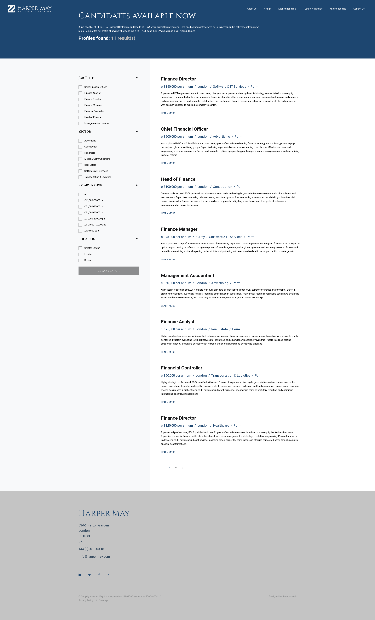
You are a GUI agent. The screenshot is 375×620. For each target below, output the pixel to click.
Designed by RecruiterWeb (282, 596)
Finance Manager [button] (93, 105)
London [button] (88, 254)
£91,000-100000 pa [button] (94, 218)
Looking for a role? (288, 8)
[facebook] (99, 575)
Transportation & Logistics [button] (97, 177)
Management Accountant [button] (97, 123)
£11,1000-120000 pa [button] (95, 224)
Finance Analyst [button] (92, 93)
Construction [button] (90, 146)
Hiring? (267, 8)
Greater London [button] (92, 248)
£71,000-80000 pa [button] (93, 206)
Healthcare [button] (89, 152)
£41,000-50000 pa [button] (93, 200)
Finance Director (178, 79)
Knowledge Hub (338, 8)
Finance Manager (179, 229)
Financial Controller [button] (94, 111)
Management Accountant (187, 275)
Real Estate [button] (90, 164)
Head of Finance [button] (92, 117)
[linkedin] (80, 575)
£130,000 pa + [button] (91, 230)
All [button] (85, 194)
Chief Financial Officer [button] (95, 87)
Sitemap (103, 600)
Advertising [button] (90, 140)
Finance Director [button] (92, 99)
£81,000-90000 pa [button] (93, 212)
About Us (251, 8)
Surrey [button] (87, 260)
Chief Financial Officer (184, 129)
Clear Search (109, 271)
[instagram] (108, 575)
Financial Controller (181, 368)
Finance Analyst (178, 321)
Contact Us (359, 8)
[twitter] (89, 575)
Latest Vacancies (314, 8)
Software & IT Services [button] (96, 171)
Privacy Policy (86, 600)
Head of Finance (178, 179)
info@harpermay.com (94, 556)
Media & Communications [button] (97, 158)
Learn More (168, 113)
